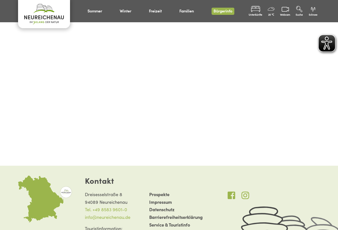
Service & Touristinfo (169, 225)
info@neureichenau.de (107, 217)
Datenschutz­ (161, 209)
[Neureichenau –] (44, 14)
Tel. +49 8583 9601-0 (106, 209)
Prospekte (159, 194)
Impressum (160, 202)
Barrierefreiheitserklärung (176, 217)
